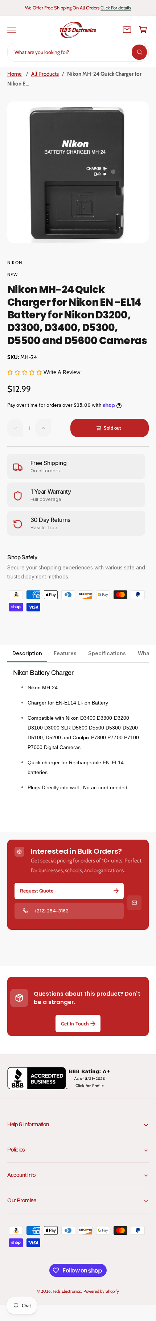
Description (27, 653)
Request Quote (36, 890)
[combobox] (78, 52)
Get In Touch (75, 1023)
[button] (12, 30)
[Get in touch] (127, 30)
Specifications (107, 653)
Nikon (14, 262)
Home (14, 74)
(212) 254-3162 (52, 911)
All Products (45, 74)
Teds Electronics (67, 1291)
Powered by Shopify (101, 1291)
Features (65, 653)
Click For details (115, 8)
